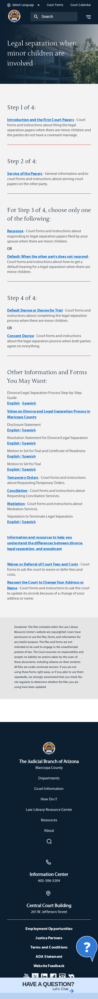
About (49, 830)
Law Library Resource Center (49, 809)
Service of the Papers (24, 173)
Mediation (16, 503)
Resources (49, 820)
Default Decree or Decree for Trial (35, 310)
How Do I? (49, 799)
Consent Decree (20, 335)
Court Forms (55, 5)
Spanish (29, 403)
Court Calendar (80, 5)
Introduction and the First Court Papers (40, 119)
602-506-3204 (49, 880)
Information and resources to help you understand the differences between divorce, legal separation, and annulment (45, 543)
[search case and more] (36, 16)
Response (15, 230)
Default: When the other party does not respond (48, 256)
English (13, 403)
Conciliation (17, 490)
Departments (48, 778)
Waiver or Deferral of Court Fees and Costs (42, 564)
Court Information (49, 788)
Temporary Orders (22, 477)
